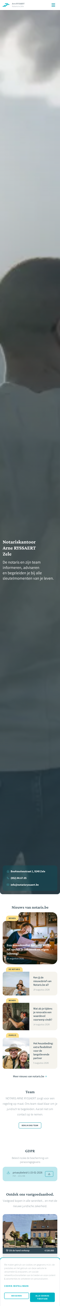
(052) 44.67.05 (18, 878)
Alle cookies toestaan (42, 1297)
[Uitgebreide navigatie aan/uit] (53, 5)
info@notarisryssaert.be (25, 884)
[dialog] (30, 1282)
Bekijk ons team (30, 1125)
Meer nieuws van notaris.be (28, 1076)
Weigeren (16, 1296)
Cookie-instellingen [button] (16, 1286)
